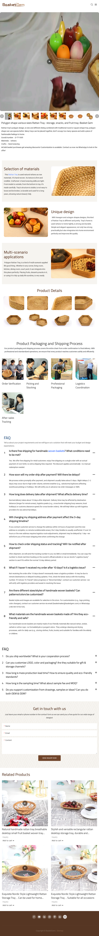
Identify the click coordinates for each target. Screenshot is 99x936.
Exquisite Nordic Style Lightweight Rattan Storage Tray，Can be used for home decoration (24, 896)
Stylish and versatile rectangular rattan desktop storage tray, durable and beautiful (72, 831)
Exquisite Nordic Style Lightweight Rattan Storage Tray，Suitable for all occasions (73, 896)
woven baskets (56, 450)
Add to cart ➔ (8, 840)
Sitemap (59, 931)
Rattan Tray (13, 175)
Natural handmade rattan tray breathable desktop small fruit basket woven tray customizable (24, 831)
